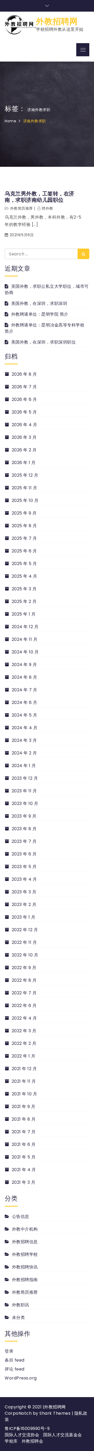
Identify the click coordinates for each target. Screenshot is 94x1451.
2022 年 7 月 (24, 993)
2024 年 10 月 (25, 652)
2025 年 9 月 (24, 513)
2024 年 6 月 (24, 702)
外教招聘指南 (25, 1280)
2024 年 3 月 (24, 740)
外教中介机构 (25, 1229)
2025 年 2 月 (24, 601)
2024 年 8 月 (24, 677)
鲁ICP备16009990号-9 (27, 1428)
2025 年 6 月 (24, 551)
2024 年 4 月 (25, 728)
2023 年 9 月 (24, 816)
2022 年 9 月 (24, 968)
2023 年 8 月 (24, 829)
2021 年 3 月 (24, 1182)
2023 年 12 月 (25, 778)
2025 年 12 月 (25, 475)
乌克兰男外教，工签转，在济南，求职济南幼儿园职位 (39, 196)
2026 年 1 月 (24, 463)
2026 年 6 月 (24, 399)
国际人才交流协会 (22, 1435)
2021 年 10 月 (24, 1094)
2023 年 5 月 (24, 867)
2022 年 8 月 (24, 980)
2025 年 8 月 (24, 526)
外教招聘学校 (25, 1254)
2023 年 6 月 (24, 854)
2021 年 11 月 (24, 1081)
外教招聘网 (57, 21)
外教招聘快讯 (25, 1267)
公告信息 (20, 1216)
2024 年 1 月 (24, 766)
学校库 (11, 1441)
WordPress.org (21, 1378)
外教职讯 (20, 1305)
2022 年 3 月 (24, 1031)
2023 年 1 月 (24, 917)
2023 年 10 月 (25, 803)
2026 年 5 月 (24, 412)
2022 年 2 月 (24, 1043)
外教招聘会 (32, 1441)
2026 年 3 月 (24, 437)
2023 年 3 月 (24, 892)
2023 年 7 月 (24, 841)
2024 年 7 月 (24, 690)
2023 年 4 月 (24, 879)
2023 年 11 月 (24, 791)
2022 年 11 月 (24, 942)
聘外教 (47, 208)
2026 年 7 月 (24, 387)
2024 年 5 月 (24, 715)
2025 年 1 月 (24, 614)
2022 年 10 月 (25, 955)
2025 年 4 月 (24, 576)
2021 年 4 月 (24, 1170)
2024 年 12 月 (25, 627)
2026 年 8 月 (24, 374)
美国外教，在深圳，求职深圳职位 (43, 342)
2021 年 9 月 (24, 1107)
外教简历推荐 (21, 208)
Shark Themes (55, 1413)
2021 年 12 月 (24, 1069)
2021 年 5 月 (24, 1157)
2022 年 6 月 (24, 1005)
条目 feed (15, 1360)
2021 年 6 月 (24, 1144)
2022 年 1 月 (24, 1056)
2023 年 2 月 (24, 904)
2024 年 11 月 (24, 639)
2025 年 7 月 (24, 538)
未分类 (18, 1317)
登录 (9, 1351)
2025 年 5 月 (24, 564)
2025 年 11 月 (24, 488)
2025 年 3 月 (24, 589)
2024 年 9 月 (24, 665)
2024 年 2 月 (24, 753)
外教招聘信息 (25, 1242)
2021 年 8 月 (24, 1119)
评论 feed (15, 1369)
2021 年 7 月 (24, 1132)
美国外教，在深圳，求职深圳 (39, 303)
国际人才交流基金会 (62, 1435)
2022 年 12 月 (25, 930)
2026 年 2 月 (24, 450)
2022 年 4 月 (24, 1018)
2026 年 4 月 (24, 425)
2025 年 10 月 (25, 500)
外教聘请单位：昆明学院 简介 (39, 314)
